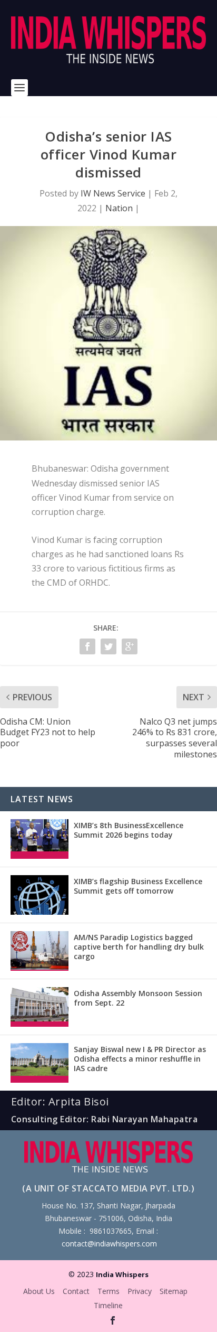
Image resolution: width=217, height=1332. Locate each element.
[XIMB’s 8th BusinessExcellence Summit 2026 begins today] (39, 839)
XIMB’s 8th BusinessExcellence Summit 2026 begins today (128, 830)
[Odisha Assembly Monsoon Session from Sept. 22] (39, 1007)
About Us (39, 1291)
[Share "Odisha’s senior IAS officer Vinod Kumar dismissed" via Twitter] (108, 646)
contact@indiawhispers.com (109, 1244)
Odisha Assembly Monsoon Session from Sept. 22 (138, 998)
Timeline (108, 1305)
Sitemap (174, 1291)
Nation (119, 208)
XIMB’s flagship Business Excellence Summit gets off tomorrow (138, 886)
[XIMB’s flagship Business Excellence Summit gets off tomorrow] (39, 895)
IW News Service (113, 193)
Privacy (139, 1291)
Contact (76, 1291)
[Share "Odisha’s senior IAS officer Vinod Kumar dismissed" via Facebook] (87, 646)
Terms (108, 1291)
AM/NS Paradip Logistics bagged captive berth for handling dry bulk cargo (139, 946)
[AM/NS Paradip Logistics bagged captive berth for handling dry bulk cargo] (39, 951)
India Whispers (122, 1274)
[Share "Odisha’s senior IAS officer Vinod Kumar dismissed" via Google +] (129, 646)
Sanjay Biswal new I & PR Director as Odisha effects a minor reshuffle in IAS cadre (140, 1058)
